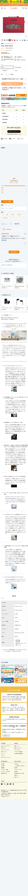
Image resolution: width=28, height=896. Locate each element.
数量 (2, 74)
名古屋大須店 (5, 119)
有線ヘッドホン (4, 751)
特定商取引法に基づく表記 (19, 773)
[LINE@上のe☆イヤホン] (7, 784)
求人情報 (2, 765)
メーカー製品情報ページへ (6, 315)
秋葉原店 (4, 113)
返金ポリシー (16, 775)
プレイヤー (3, 753)
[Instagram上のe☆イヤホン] (13, 784)
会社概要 (2, 764)
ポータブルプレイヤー (9, 43)
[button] (6, 50)
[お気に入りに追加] (25, 84)
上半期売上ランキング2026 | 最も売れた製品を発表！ (20, 675)
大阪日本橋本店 (5, 116)
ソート (11, 223)
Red (3, 67)
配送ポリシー (16, 777)
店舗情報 (2, 767)
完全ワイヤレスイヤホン (5, 746)
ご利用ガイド (6, 735)
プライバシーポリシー (18, 769)
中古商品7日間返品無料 (18, 753)
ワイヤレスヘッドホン (5, 749)
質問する (12, 252)
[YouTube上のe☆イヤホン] (2, 784)
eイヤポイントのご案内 (5, 771)
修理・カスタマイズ (18, 747)
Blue (16, 70)
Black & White (18, 67)
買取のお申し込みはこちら (14, 131)
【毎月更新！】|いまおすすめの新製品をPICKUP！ (7, 666)
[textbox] (14, 208)
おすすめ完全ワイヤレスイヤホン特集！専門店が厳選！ (20, 666)
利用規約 (16, 771)
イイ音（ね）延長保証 (18, 751)
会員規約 (16, 767)
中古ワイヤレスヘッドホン (6, 757)
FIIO (2, 43)
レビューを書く (8, 202)
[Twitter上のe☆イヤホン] (4, 784)
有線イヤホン (3, 747)
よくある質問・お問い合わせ (19, 765)
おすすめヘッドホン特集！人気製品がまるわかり (7, 675)
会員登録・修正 (4, 773)
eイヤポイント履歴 (4, 769)
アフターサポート (17, 749)
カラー (2, 64)
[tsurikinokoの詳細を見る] (24, 229)
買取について (16, 746)
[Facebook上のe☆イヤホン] (10, 784)
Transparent (4, 70)
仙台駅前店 (4, 122)
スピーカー (3, 755)
